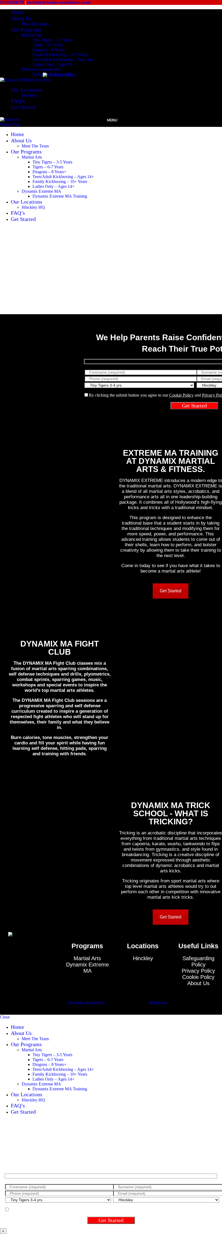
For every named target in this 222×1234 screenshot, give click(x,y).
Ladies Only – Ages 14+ (53, 64)
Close (5, 1017)
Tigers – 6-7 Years (47, 45)
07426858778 (12, 2)
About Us (198, 983)
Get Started (170, 591)
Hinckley (29, 95)
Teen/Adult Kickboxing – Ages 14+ (63, 59)
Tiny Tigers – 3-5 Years (52, 40)
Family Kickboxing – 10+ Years (59, 54)
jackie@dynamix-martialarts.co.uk (58, 2)
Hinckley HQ (33, 207)
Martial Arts (32, 35)
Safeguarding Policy (198, 961)
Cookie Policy (181, 395)
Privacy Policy (198, 971)
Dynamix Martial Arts (86, 1002)
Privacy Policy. (135, 1209)
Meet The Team (35, 24)
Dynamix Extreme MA (41, 69)
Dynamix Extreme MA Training (59, 196)
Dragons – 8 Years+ (49, 49)
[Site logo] (21, 80)
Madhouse (158, 1002)
